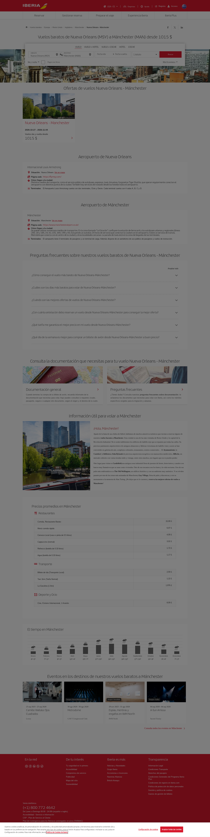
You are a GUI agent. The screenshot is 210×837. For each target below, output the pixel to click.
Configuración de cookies (148, 829)
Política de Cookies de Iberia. (57, 832)
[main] (105, 829)
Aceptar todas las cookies (172, 829)
